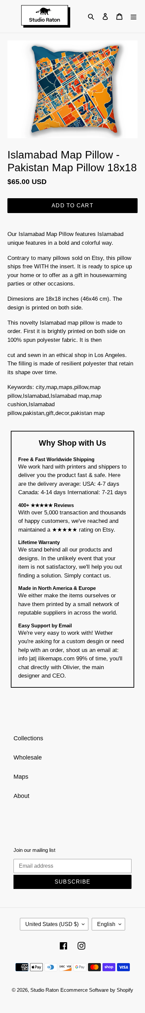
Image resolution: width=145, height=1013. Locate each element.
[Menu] (133, 16)
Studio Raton (44, 990)
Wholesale (27, 757)
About (21, 796)
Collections (28, 738)
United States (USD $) (52, 924)
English (106, 924)
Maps (20, 776)
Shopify (125, 990)
